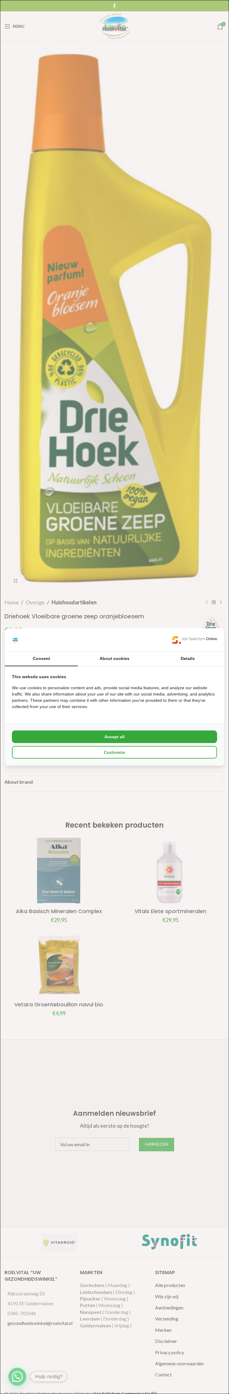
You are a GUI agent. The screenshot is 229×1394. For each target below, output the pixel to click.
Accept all (114, 736)
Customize (114, 752)
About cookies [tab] (114, 658)
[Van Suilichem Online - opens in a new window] (194, 639)
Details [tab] (188, 658)
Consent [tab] (41, 658)
